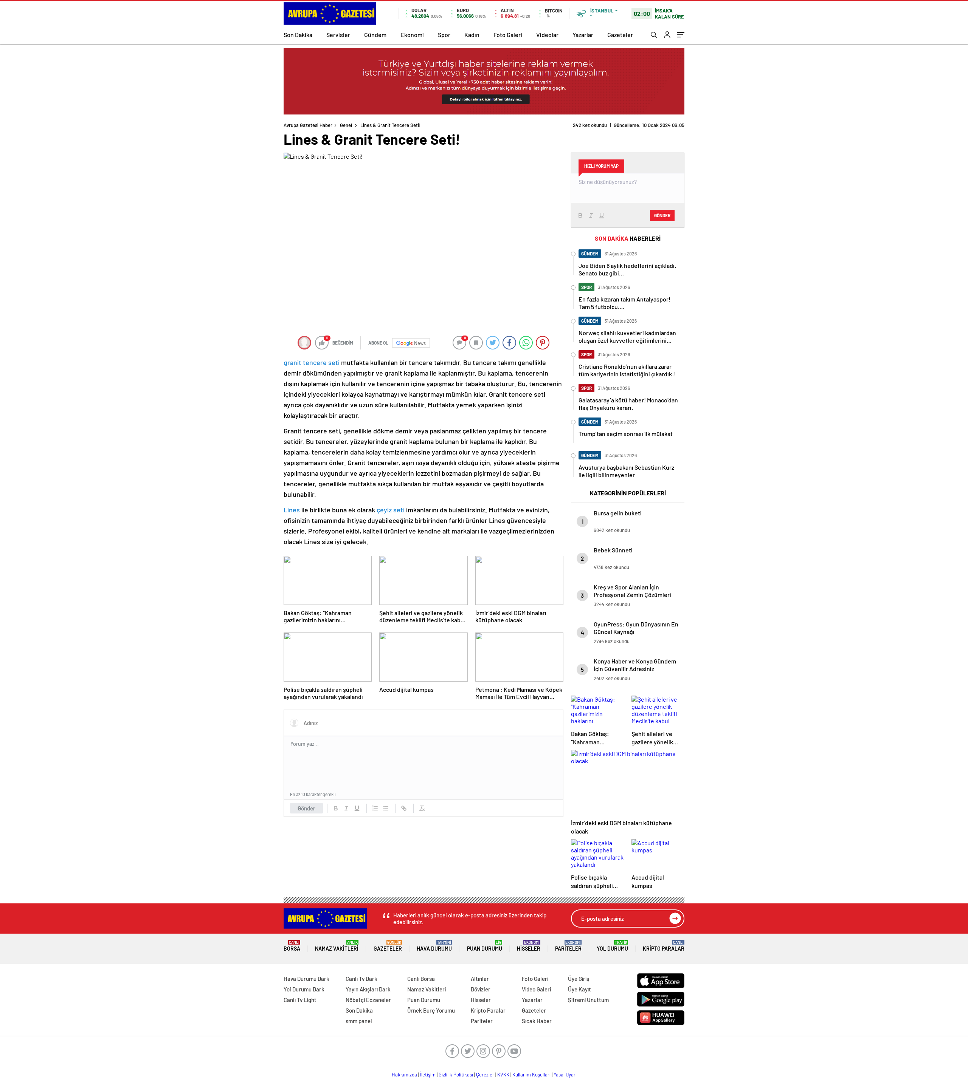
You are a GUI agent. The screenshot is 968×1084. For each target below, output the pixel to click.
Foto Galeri (507, 34)
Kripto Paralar (663, 946)
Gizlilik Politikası (456, 1075)
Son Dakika (298, 34)
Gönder (306, 808)
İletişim (428, 1075)
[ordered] (375, 808)
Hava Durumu (434, 946)
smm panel (359, 1021)
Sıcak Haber (537, 1021)
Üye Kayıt (579, 989)
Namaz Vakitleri (336, 946)
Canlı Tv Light (300, 999)
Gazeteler (620, 34)
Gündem (375, 34)
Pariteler (568, 946)
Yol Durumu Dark (304, 989)
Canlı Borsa (421, 978)
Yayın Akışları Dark (368, 989)
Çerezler (485, 1075)
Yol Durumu (612, 946)
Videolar (547, 34)
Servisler (338, 34)
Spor (444, 34)
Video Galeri (536, 989)
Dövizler (480, 989)
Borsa (292, 946)
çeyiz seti (391, 510)
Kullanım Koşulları (531, 1075)
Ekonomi (412, 34)
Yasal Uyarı (565, 1075)
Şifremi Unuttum (588, 999)
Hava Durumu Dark (306, 978)
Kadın (471, 34)
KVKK (503, 1075)
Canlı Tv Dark (361, 978)
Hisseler (528, 946)
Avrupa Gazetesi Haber (308, 125)
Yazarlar (582, 34)
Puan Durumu (484, 946)
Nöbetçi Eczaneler (368, 999)
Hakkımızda (404, 1075)
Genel (346, 125)
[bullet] (385, 808)
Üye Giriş (578, 978)
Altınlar (480, 978)
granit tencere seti (312, 362)
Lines (292, 510)
